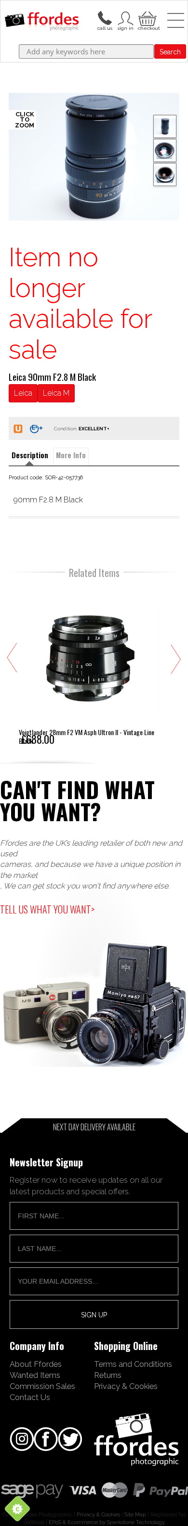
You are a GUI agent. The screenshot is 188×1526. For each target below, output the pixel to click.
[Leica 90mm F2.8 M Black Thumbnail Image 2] (164, 174)
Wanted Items (35, 1375)
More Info (71, 455)
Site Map (135, 1514)
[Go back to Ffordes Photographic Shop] (41, 22)
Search (170, 52)
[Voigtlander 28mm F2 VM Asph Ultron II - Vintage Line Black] (88, 665)
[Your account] (104, 17)
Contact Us (30, 1397)
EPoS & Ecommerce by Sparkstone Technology (107, 1522)
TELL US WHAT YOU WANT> (47, 909)
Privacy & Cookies (126, 1386)
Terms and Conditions (133, 1364)
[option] (94, 157)
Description (30, 455)
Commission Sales (42, 1386)
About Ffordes (36, 1364)
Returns (107, 1375)
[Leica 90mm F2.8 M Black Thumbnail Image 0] (94, 157)
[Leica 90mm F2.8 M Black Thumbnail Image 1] (164, 150)
